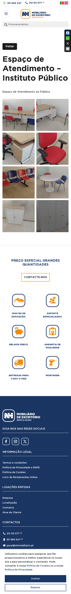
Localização (9, 503)
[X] (67, 43)
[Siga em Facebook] (6, 441)
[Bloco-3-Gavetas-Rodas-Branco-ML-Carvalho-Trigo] (18, 149)
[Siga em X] (25, 441)
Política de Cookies (38, 566)
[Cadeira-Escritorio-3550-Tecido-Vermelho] (52, 149)
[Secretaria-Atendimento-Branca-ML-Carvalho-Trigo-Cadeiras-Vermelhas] (52, 115)
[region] (35, 571)
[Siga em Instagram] (15, 441)
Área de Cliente (11, 513)
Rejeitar (35, 588)
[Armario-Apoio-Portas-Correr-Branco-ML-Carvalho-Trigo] (18, 216)
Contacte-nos (35, 277)
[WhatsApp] (67, 38)
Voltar (9, 46)
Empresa (7, 498)
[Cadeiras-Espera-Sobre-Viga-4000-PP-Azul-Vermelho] (18, 182)
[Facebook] (67, 33)
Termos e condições (14, 463)
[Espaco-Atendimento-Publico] (18, 115)
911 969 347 (14, 3)
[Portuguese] (62, 3)
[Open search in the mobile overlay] (35, 24)
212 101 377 (35, 3)
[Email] (67, 48)
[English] (66, 3)
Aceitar (35, 579)
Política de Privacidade (19, 570)
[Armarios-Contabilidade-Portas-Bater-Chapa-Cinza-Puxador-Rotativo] (52, 216)
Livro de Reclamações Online (19, 477)
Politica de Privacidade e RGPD (21, 468)
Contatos (8, 508)
